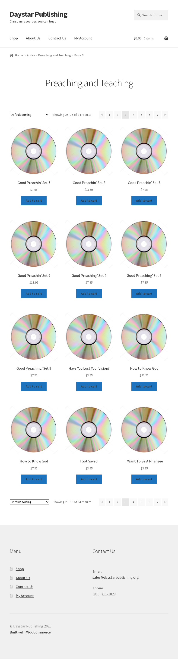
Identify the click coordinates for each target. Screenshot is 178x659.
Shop (14, 38)
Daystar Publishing (38, 14)
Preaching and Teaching (54, 55)
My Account (83, 38)
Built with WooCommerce (30, 632)
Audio (31, 55)
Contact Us (57, 38)
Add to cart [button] (34, 200)
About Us (33, 38)
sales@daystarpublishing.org (115, 577)
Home (19, 55)
